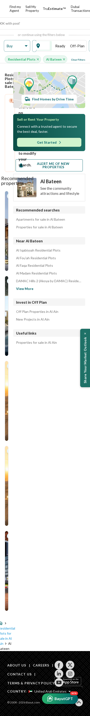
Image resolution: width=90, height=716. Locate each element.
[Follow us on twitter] (70, 665)
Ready (60, 46)
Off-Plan (77, 46)
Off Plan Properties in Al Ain (37, 312)
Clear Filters (78, 59)
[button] (17, 46)
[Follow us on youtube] (58, 682)
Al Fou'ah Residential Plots (36, 258)
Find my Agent (15, 9)
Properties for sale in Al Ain (36, 342)
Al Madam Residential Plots (36, 273)
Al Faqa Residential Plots (34, 265)
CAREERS (41, 665)
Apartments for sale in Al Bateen (40, 219)
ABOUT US (16, 665)
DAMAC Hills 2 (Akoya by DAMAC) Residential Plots (49, 281)
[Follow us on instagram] (70, 673)
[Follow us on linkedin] (58, 673)
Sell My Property (32, 9)
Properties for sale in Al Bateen (39, 227)
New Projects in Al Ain (32, 319)
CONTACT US (19, 674)
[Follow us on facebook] (58, 665)
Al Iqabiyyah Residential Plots (38, 250)
